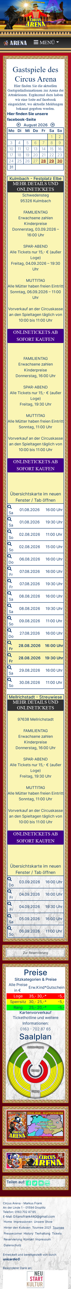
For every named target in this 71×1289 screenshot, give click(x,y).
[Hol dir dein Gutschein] (35, 1125)
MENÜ (46, 42)
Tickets (57, 1233)
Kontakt (28, 1239)
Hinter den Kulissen (17, 1227)
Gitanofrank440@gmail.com (34, 1216)
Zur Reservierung (35, 953)
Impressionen (23, 1222)
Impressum (43, 1239)
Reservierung (13, 1239)
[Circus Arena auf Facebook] (35, 1160)
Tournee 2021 (41, 1227)
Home (8, 1222)
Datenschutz (12, 1245)
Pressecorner (13, 1233)
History (28, 1233)
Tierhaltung (42, 1233)
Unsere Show (43, 1222)
